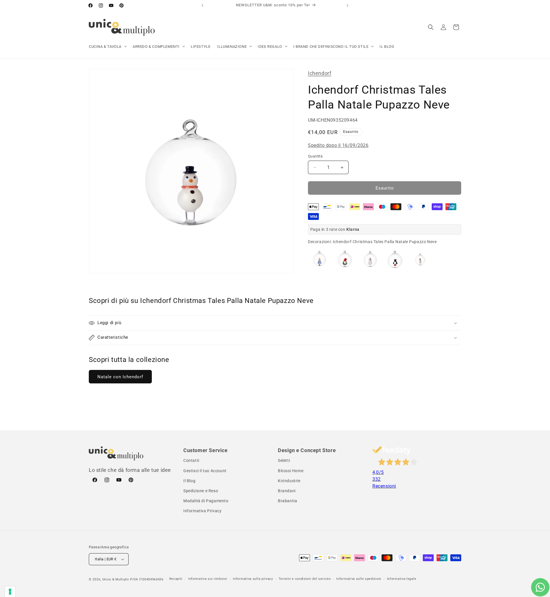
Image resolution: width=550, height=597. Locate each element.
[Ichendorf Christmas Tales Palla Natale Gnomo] (344, 259)
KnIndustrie (289, 480)
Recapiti (176, 579)
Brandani (287, 490)
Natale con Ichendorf (120, 376)
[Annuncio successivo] (347, 5)
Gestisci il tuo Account (205, 470)
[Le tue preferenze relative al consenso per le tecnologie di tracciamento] (10, 591)
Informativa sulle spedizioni (358, 579)
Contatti (191, 460)
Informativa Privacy (202, 511)
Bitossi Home (290, 470)
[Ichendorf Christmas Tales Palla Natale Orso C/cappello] (369, 259)
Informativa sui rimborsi (207, 579)
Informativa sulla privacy (253, 579)
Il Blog (189, 480)
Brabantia (287, 501)
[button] (107, 47)
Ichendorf (319, 73)
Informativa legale (402, 579)
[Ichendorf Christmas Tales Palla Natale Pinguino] (395, 259)
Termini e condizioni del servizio (305, 579)
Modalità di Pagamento (206, 501)
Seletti (284, 460)
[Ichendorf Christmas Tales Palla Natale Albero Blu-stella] (319, 259)
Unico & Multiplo (115, 579)
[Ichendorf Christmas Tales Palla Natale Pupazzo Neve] (420, 259)
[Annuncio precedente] (202, 5)
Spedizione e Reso (200, 490)
